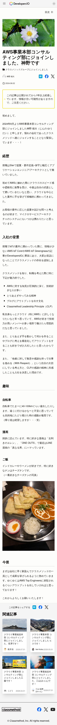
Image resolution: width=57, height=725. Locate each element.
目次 (47, 12)
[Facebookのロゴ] (39, 709)
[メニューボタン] (4, 4)
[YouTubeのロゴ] (52, 709)
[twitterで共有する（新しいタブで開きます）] (53, 76)
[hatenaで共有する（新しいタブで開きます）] (40, 76)
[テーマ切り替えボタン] (54, 3)
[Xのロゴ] (46, 709)
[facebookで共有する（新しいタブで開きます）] (46, 76)
